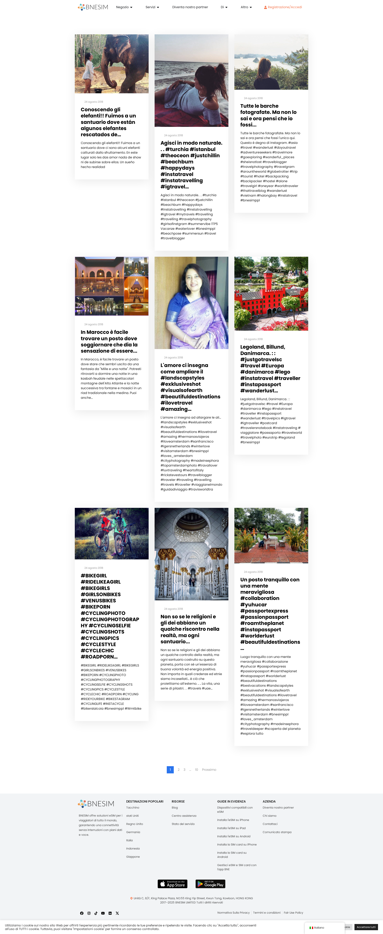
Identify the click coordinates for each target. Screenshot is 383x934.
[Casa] (93, 7)
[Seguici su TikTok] (96, 913)
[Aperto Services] (158, 7)
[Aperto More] (250, 7)
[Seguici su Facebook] (82, 913)
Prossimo (209, 769)
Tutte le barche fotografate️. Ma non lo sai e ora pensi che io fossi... (268, 115)
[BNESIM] (96, 804)
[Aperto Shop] (131, 7)
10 (196, 769)
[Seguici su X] (117, 913)
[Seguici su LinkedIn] (110, 913)
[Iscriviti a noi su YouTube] (103, 913)
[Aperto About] (226, 7)
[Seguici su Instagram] (89, 913)
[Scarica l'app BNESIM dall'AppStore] (173, 883)
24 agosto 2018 (93, 102)
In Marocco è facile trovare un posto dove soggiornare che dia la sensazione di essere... (109, 341)
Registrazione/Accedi (284, 7)
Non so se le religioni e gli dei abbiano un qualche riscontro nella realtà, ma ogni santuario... (190, 629)
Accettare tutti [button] (366, 927)
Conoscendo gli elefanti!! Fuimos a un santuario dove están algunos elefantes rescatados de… (108, 122)
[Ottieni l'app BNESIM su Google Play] (210, 883)
